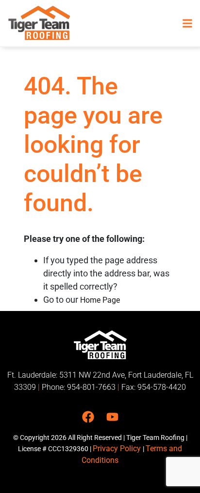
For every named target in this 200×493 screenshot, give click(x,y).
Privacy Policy (118, 448)
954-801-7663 (91, 387)
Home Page (100, 300)
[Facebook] (88, 417)
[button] (187, 23)
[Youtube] (112, 417)
